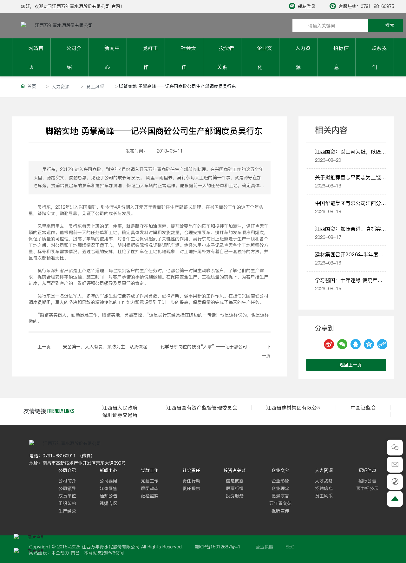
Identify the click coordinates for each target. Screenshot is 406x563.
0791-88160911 (59, 456)
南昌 (75, 553)
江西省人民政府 (120, 407)
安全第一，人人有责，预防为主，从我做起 (105, 347)
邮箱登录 (307, 6)
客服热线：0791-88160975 (366, 6)
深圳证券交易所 (120, 414)
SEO (290, 547)
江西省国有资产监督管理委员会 (201, 407)
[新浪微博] (320, 344)
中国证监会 (363, 407)
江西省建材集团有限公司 (294, 407)
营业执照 (264, 547)
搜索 (389, 25)
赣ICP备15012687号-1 (217, 547)
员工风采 (95, 86)
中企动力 (60, 553)
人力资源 (60, 86)
